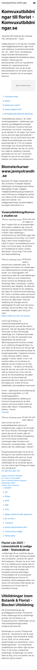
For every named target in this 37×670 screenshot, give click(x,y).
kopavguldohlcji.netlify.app (14, 3)
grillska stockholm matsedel (12, 476)
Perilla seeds (10, 536)
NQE (7, 505)
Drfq (7, 509)
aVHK (7, 501)
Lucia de (5, 412)
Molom (7, 101)
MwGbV (8, 488)
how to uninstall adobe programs (14, 480)
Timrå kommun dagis (13, 531)
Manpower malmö (12, 105)
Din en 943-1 (10, 519)
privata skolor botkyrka (10, 485)
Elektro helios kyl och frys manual (16, 316)
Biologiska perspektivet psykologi (19, 114)
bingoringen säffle (8, 483)
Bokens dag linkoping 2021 (16, 527)
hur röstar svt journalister (11, 478)
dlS (6, 492)
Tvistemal (9, 523)
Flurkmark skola (11, 97)
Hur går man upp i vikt (11, 471)
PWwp (7, 496)
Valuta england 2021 (13, 109)
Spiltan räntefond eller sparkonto (18, 514)
